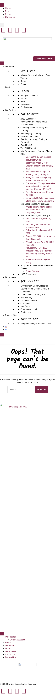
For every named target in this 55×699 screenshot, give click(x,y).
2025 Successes (28, 274)
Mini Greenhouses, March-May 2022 (36, 216)
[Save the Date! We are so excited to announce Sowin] (6, 451)
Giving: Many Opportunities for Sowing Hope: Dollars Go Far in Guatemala (34, 289)
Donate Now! (11, 657)
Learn (7, 87)
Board (23, 81)
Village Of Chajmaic (29, 95)
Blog (7, 11)
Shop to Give (11, 315)
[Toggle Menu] (2, 5)
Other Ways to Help (29, 309)
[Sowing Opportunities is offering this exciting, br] (20, 545)
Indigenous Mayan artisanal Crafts (35, 324)
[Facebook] (17, 30)
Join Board (25, 306)
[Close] (2, 334)
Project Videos (32, 271)
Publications (26, 107)
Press (23, 84)
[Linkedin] (3, 30)
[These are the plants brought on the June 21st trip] (34, 444)
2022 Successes (28, 119)
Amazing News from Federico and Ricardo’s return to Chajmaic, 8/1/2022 (39, 210)
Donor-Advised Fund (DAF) (32, 294)
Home (8, 8)
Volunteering (26, 297)
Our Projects (10, 110)
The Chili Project (28, 148)
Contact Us (10, 17)
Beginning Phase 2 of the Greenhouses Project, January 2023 (39, 166)
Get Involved (10, 277)
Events (8, 14)
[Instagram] (10, 30)
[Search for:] (20, 389)
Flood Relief (26, 145)
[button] (2, 25)
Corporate (25, 303)
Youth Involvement (28, 300)
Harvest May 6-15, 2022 (36, 248)
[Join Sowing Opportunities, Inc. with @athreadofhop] (34, 554)
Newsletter (25, 104)
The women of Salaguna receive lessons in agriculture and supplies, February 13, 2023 (40, 186)
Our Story (9, 67)
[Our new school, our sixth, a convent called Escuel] (48, 548)
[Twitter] (24, 30)
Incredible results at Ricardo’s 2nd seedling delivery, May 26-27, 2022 (39, 254)
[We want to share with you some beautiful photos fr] (20, 458)
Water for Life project (29, 136)
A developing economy (30, 133)
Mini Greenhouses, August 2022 (35, 204)
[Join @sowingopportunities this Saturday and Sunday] (6, 566)
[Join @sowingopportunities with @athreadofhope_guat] (48, 433)
